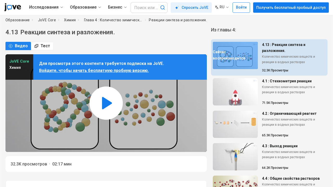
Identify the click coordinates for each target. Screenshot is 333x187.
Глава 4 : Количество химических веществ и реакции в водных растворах (113, 20)
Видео (21, 45)
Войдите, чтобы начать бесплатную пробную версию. (94, 70)
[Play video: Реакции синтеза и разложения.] (106, 103)
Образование (17, 20)
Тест (45, 45)
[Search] (162, 7)
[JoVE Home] (12, 7)
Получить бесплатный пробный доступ (291, 7)
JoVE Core (47, 20)
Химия (70, 20)
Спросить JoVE (195, 7)
